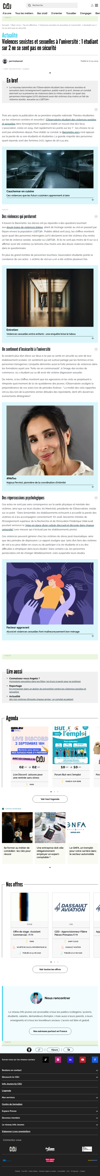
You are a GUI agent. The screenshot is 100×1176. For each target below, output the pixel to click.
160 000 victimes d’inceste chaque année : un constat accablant (41, 699)
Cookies (82, 1171)
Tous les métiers (24, 13)
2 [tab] (54, 792)
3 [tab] (58, 792)
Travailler (71, 13)
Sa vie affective (30, 25)
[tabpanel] (50, 68)
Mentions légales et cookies (47, 1171)
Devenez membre (11, 1118)
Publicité (17, 1171)
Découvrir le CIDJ (10, 1077)
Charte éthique (33, 1171)
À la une (7, 13)
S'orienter (56, 13)
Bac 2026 (42, 13)
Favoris (54, 1050)
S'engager (86, 13)
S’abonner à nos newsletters (16, 1131)
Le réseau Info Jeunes (13, 1124)
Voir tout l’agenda (50, 799)
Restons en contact (11, 1070)
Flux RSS (24, 1171)
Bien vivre (16, 25)
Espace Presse (9, 1111)
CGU (68, 1171)
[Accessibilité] (29, 1049)
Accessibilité (61, 1171)
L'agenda (6, 1090)
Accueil (5, 25)
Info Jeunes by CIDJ (12, 1084)
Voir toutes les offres (50, 969)
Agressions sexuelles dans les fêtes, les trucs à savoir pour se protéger (45, 681)
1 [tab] (50, 73)
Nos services (8, 1097)
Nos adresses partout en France (50, 1031)
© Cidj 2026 (74, 1171)
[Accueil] (7, 6)
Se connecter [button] (92, 5)
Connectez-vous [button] (12, 1140)
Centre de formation (12, 1104)
